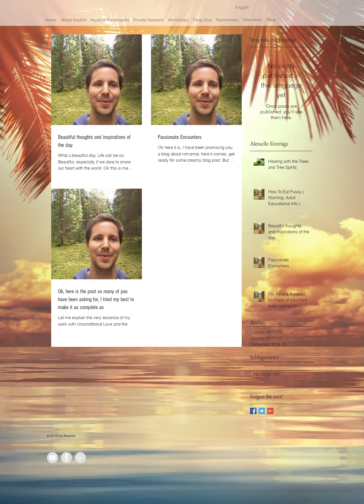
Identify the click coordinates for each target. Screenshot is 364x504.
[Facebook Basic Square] (253, 411)
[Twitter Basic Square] (261, 411)
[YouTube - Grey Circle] (52, 457)
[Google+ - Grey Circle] (80, 457)
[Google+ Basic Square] (270, 411)
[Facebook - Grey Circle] (66, 457)
